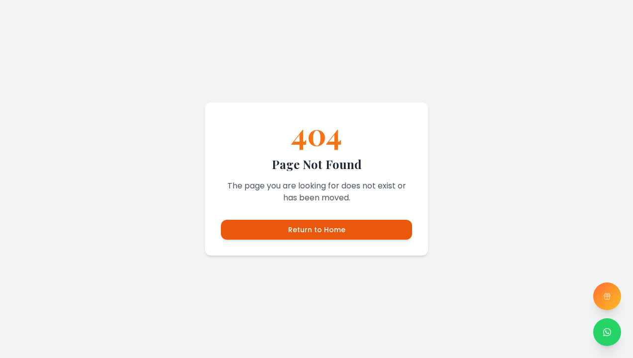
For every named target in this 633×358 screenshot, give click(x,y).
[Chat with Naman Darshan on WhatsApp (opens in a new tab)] (607, 332)
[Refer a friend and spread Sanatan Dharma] (607, 296)
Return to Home (316, 230)
